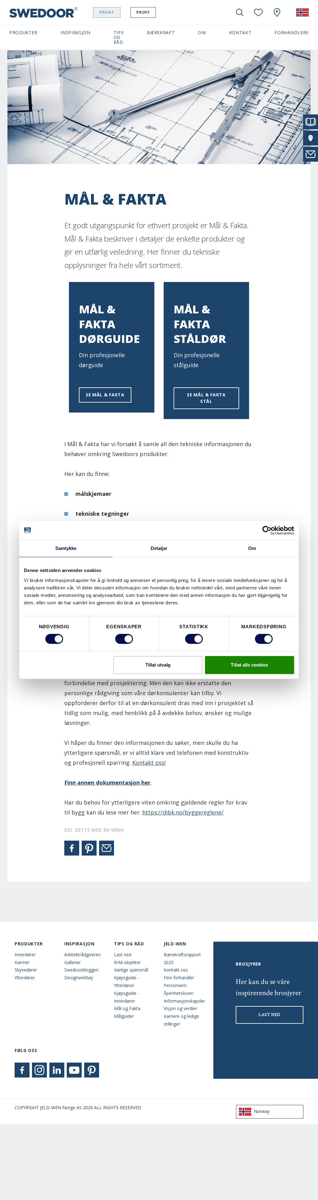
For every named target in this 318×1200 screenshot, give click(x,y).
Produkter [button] (23, 32)
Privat (106, 12)
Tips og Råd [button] (119, 37)
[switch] (124, 639)
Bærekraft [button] (161, 32)
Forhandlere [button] (292, 32)
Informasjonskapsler (184, 1001)
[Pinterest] (89, 848)
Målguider (124, 1016)
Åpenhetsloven (178, 993)
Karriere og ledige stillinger (181, 1020)
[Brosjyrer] (310, 121)
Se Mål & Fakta (105, 395)
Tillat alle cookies (249, 664)
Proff (143, 12)
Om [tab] (252, 548)
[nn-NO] (302, 12)
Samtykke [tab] (66, 548)
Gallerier (72, 962)
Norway (262, 1111)
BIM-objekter (127, 962)
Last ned (122, 955)
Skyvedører (26, 970)
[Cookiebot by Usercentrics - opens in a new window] (267, 530)
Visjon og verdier (180, 1008)
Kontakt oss (176, 970)
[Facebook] (71, 848)
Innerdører (25, 955)
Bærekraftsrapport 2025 (182, 958)
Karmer (22, 962)
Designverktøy (78, 978)
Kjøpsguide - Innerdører (126, 997)
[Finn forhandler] (310, 138)
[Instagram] (39, 1070)
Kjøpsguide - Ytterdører (126, 981)
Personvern (175, 985)
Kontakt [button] (240, 32)
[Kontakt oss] (310, 154)
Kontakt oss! (149, 762)
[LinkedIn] (56, 1070)
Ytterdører (25, 978)
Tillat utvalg (157, 664)
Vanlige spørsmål (131, 970)
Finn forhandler (179, 978)
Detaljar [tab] (159, 548)
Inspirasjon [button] (75, 32)
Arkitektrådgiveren (82, 955)
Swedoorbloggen (81, 970)
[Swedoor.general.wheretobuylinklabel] (277, 12)
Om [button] (202, 32)
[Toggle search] (239, 12)
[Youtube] (74, 1070)
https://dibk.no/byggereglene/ (183, 812)
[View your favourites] (258, 12)
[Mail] (106, 848)
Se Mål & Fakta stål (206, 398)
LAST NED (269, 1015)
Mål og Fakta (127, 1008)
